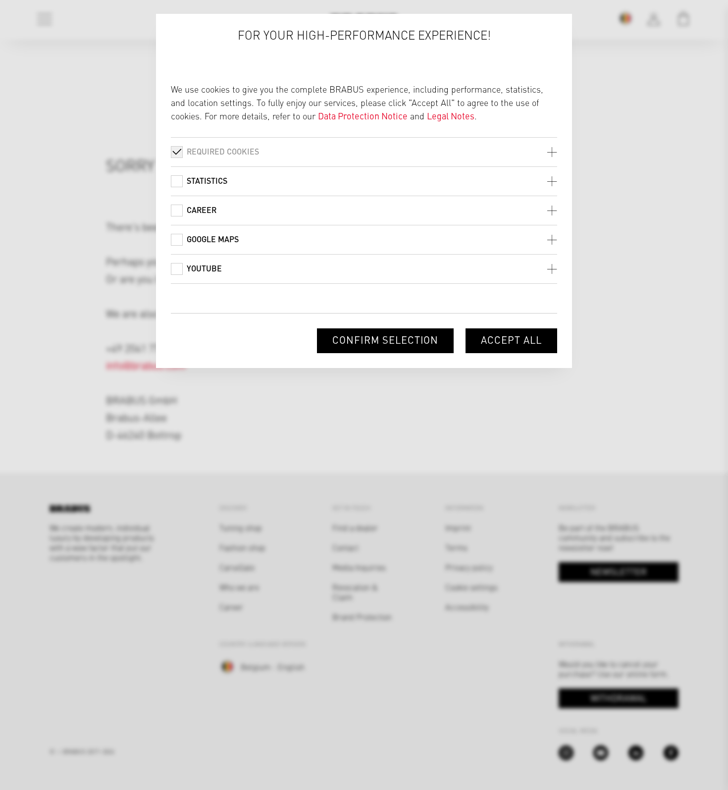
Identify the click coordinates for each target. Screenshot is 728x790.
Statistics (207, 180)
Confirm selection (385, 339)
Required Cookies (223, 151)
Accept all (511, 339)
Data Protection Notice (363, 115)
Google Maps (213, 239)
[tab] (364, 151)
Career (201, 209)
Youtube (204, 268)
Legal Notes (450, 115)
